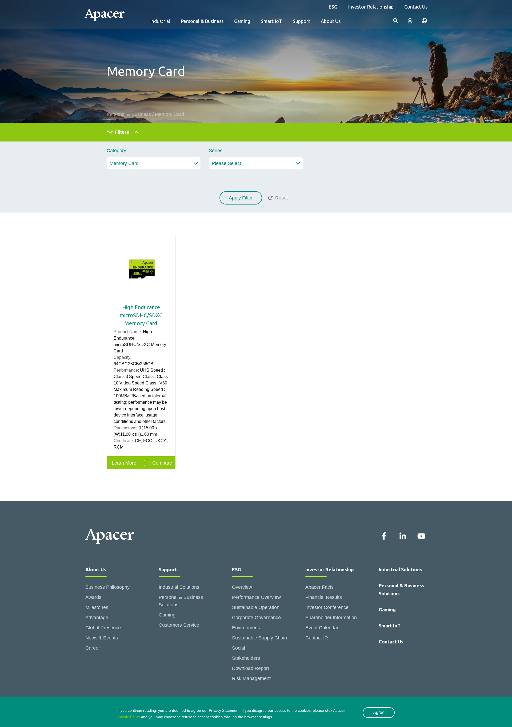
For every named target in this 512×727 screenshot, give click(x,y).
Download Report (250, 668)
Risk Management (251, 678)
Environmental (247, 627)
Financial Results (323, 597)
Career (92, 648)
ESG (333, 6)
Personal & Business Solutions (181, 601)
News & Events (101, 637)
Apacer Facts (319, 587)
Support (301, 21)
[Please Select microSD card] (256, 163)
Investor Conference (327, 607)
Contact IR (316, 637)
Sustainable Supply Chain (259, 637)
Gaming (242, 21)
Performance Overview (256, 597)
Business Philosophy (107, 587)
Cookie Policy (128, 717)
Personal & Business (202, 21)
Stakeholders (246, 658)
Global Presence (103, 627)
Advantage (96, 617)
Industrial (160, 21)
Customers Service (179, 625)
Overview (242, 587)
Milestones (96, 607)
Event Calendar (321, 627)
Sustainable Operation (255, 607)
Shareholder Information (331, 617)
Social (238, 648)
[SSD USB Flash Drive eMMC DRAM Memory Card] (154, 163)
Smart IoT (271, 21)
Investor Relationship (371, 6)
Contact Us (415, 6)
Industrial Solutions (179, 587)
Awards (93, 597)
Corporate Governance (256, 617)
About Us (331, 21)
